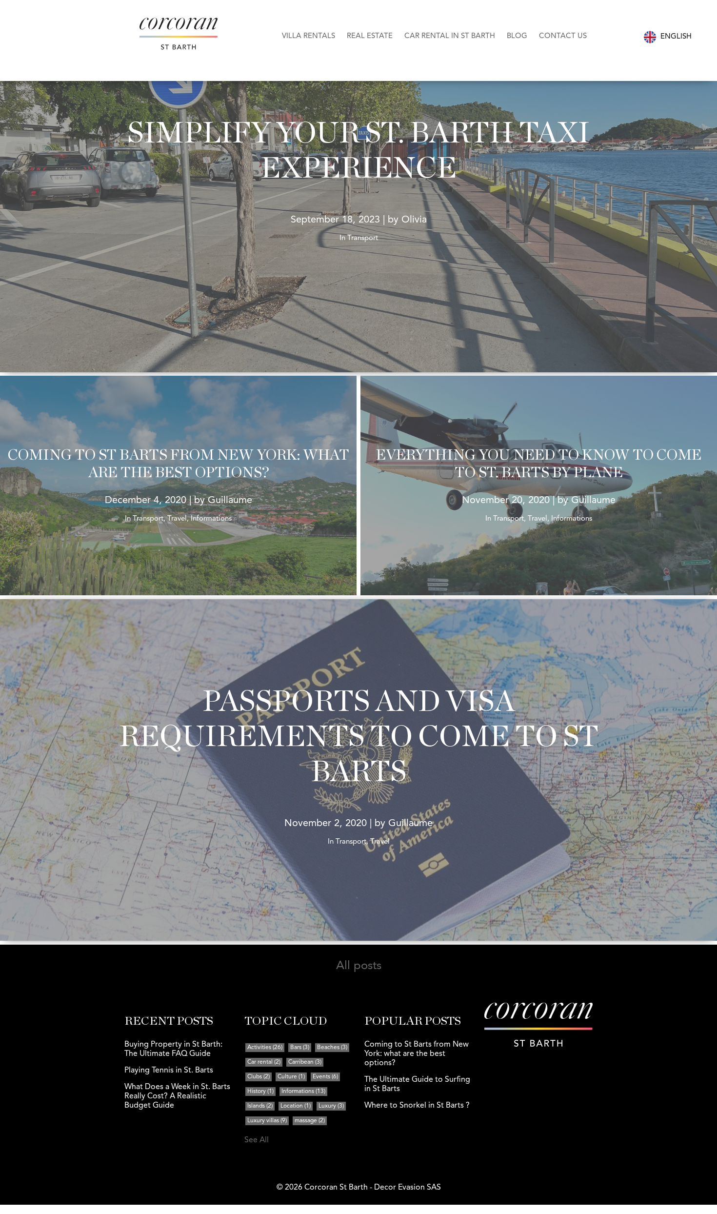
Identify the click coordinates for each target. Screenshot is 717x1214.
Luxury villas (267, 1121)
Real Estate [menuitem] (370, 36)
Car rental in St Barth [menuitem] (449, 36)
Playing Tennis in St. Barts (168, 1070)
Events (325, 1077)
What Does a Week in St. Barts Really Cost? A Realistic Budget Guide (177, 1096)
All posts (358, 966)
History (260, 1091)
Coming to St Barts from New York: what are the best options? (416, 1054)
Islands (260, 1106)
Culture (291, 1077)
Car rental (263, 1062)
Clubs (258, 1077)
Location (295, 1106)
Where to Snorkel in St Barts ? (417, 1106)
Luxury (331, 1106)
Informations (303, 1091)
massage (310, 1121)
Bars (299, 1048)
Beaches (332, 1048)
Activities (264, 1048)
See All (256, 1140)
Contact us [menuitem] (563, 36)
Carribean (304, 1062)
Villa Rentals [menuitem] (308, 36)
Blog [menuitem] (517, 36)
